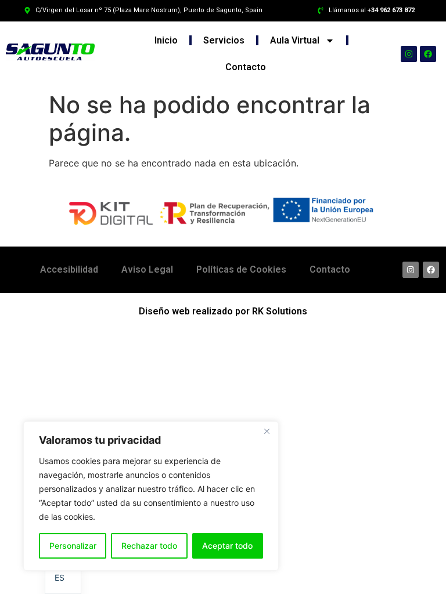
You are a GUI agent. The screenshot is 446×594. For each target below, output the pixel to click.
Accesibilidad (69, 269)
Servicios (223, 40)
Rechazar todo (149, 545)
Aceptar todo (227, 545)
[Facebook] (428, 54)
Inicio (166, 40)
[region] (151, 496)
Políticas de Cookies (241, 269)
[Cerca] (267, 431)
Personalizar (72, 545)
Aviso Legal (147, 269)
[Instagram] (409, 54)
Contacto (245, 67)
